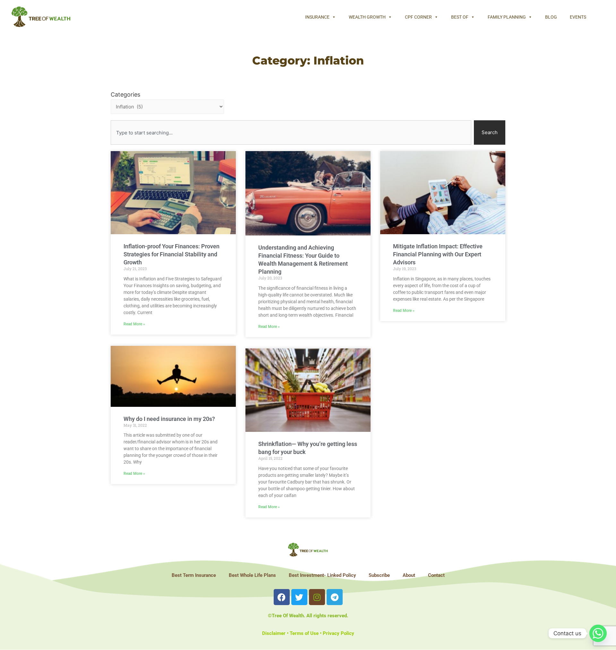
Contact (436, 575)
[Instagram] (317, 597)
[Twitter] (299, 597)
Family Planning (507, 17)
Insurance (317, 17)
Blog (551, 17)
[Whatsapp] (598, 633)
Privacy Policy (338, 633)
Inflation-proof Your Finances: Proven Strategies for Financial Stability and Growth (171, 254)
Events (578, 17)
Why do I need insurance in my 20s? (169, 418)
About (409, 575)
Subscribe (379, 575)
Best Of (459, 17)
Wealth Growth (367, 17)
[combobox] (291, 132)
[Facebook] (282, 597)
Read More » (134, 324)
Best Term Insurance (194, 575)
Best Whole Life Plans (252, 575)
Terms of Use (304, 633)
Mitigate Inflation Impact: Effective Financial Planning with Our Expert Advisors (438, 254)
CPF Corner (418, 17)
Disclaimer (274, 633)
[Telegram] (335, 597)
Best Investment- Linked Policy (322, 575)
